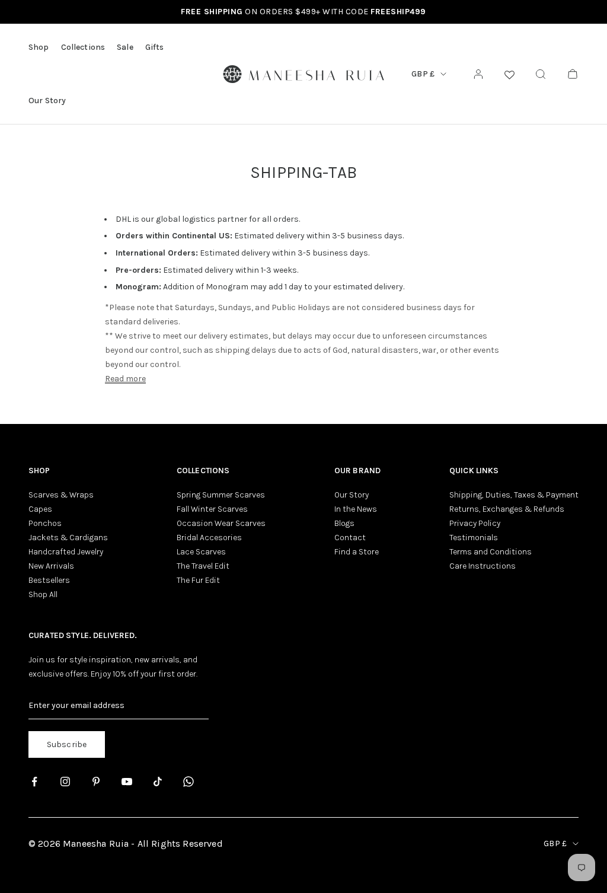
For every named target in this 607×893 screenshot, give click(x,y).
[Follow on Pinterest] (96, 781)
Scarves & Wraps (61, 495)
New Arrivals (51, 566)
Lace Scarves (201, 552)
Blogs (344, 523)
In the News (355, 509)
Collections (83, 47)
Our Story (47, 100)
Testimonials (473, 537)
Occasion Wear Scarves (221, 523)
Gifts (154, 47)
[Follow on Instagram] (65, 781)
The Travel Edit (203, 566)
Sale (125, 47)
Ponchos (45, 523)
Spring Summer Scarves (221, 495)
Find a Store (356, 552)
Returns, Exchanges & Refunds (506, 509)
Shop (38, 47)
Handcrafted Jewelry (65, 552)
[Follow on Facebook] (34, 781)
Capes (40, 509)
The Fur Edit (198, 580)
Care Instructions (482, 566)
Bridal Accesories (209, 537)
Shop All (42, 594)
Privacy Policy (474, 523)
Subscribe (67, 744)
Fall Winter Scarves (212, 509)
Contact (350, 537)
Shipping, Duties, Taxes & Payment (514, 495)
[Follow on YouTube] (127, 781)
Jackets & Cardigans (68, 537)
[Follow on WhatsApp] (188, 781)
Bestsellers (49, 580)
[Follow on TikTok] (158, 781)
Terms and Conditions (490, 552)
